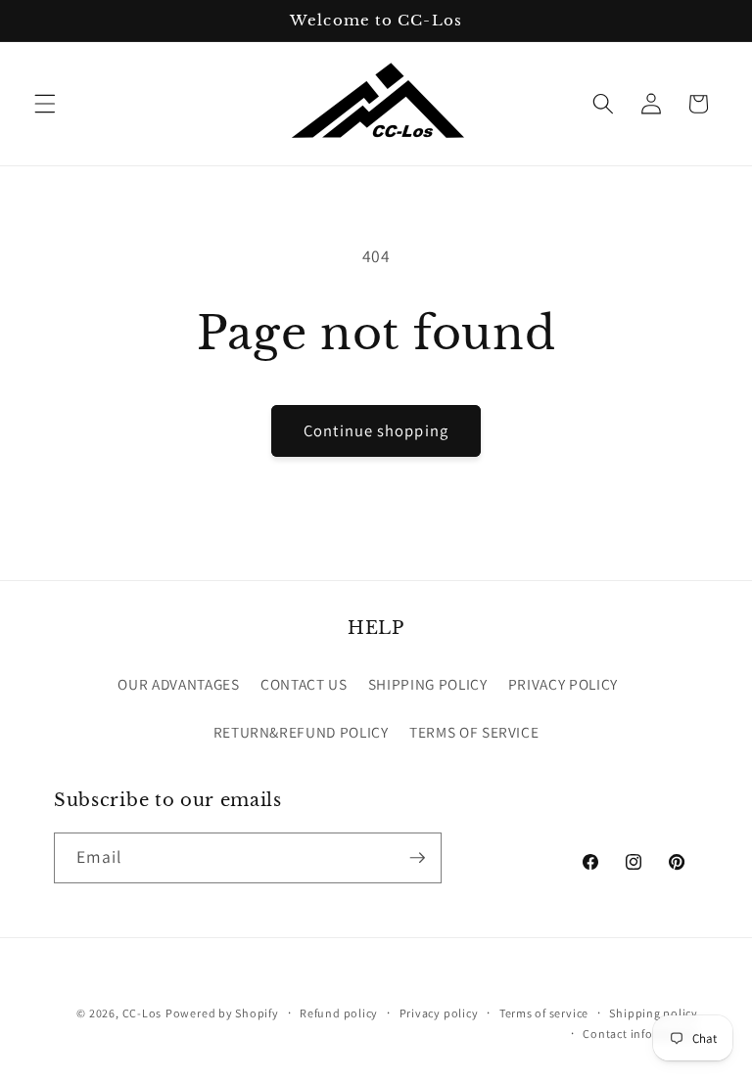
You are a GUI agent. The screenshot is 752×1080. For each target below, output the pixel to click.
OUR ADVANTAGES (178, 684)
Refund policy (339, 1013)
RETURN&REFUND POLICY (301, 732)
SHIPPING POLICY (428, 684)
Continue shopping (376, 430)
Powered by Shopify (222, 1013)
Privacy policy (439, 1013)
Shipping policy (653, 1013)
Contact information (640, 1033)
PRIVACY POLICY (563, 684)
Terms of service (543, 1013)
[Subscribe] (417, 857)
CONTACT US (304, 684)
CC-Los (142, 1013)
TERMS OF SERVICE (474, 732)
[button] (45, 103)
